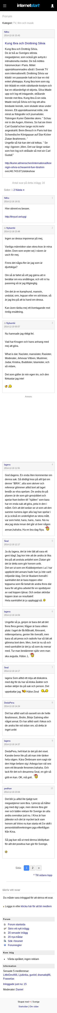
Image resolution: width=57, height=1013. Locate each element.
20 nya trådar (15, 937)
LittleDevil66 (10, 974)
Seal (6, 541)
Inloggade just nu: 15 (15, 984)
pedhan (8, 788)
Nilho (6, 32)
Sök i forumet (15, 941)
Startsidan (23, 1006)
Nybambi (10, 228)
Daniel (19, 989)
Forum (7, 16)
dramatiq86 (44, 974)
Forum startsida (16, 924)
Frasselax (8, 978)
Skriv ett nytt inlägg (18, 928)
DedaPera (9, 702)
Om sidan (34, 1006)
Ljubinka (23, 974)
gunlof (32, 974)
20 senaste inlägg (18, 932)
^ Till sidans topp (42, 875)
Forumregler (15, 945)
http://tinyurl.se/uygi (15, 216)
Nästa (19, 190)
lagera (7, 464)
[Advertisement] (28, 428)
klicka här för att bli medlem (36, 906)
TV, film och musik (23, 23)
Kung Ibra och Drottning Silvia (25, 43)
